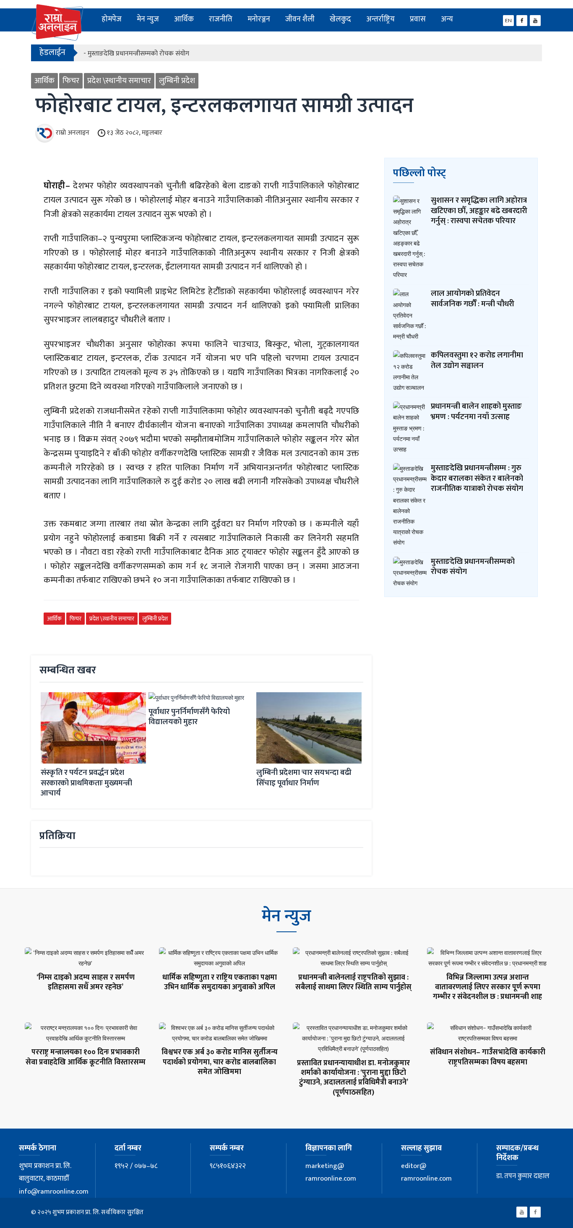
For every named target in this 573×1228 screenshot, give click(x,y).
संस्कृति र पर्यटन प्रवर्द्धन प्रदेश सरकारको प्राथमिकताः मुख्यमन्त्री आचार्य (86, 783)
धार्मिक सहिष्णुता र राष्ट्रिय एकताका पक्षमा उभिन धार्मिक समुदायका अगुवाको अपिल (219, 982)
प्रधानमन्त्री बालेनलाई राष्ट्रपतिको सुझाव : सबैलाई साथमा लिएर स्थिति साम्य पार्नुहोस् (353, 982)
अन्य (447, 19)
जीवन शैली (300, 19)
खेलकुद (340, 19)
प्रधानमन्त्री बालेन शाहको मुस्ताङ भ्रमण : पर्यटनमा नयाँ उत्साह (476, 411)
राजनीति (220, 19)
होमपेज (112, 19)
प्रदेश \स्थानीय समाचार (119, 80)
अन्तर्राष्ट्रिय (380, 19)
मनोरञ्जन (258, 19)
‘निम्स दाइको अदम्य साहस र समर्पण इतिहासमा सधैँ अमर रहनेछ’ (85, 982)
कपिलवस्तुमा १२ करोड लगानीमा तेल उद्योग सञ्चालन (477, 360)
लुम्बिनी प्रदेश (177, 80)
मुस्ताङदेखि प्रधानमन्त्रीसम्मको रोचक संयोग (473, 567)
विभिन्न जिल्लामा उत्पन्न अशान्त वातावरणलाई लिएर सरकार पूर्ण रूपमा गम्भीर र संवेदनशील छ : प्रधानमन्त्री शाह (487, 987)
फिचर (71, 80)
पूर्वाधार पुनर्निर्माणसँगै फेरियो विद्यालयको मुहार (189, 717)
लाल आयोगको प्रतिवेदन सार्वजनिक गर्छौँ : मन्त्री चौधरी (472, 298)
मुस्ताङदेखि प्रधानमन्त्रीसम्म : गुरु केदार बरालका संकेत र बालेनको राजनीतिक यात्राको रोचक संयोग (477, 478)
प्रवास (418, 19)
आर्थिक (184, 19)
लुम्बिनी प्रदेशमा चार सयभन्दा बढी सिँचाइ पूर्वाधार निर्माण (304, 778)
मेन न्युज (148, 19)
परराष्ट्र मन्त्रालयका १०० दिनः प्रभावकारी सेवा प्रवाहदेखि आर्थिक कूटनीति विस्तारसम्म (86, 1057)
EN (508, 20)
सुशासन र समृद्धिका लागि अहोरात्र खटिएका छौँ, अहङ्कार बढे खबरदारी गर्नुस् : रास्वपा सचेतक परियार (479, 210)
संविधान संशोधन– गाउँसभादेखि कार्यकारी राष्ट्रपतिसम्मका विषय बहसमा (487, 1057)
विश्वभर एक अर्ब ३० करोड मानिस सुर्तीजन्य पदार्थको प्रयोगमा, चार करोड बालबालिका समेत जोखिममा (219, 1062)
